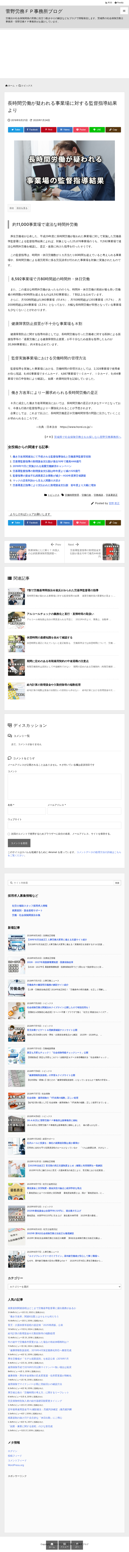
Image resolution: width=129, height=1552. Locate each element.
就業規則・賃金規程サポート (27, 910)
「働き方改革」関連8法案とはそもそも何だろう (33, 1316)
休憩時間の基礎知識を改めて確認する (50, 637)
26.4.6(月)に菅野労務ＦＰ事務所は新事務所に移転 (52, 1120)
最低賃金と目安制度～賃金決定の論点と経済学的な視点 (54, 1188)
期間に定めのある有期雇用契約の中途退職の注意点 (58, 661)
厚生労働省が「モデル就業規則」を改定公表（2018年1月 (38, 1358)
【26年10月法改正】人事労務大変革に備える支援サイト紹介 (57, 939)
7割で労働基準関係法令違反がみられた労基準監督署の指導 (62, 590)
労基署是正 (112, 494)
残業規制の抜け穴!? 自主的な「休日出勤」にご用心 (35, 1417)
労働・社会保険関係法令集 (26, 915)
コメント (12, 771)
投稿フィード (15, 1455)
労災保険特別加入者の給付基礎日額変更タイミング (35, 1400)
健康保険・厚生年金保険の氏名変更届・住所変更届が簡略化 (39, 1375)
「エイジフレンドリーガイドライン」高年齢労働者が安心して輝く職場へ (63, 1256)
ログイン (12, 1451)
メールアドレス (57, 804)
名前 (11, 804)
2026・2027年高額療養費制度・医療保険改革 (50, 962)
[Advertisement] (64, 53)
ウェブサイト (15, 819)
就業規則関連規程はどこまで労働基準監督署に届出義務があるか (42, 1308)
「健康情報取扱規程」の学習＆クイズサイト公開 (51, 1075)
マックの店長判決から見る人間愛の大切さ (37, 480)
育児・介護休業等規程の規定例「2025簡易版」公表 (35, 1325)
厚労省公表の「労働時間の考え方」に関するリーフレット (38, 1392)
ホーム (11, 85)
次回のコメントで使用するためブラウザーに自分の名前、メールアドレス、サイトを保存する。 (61, 833)
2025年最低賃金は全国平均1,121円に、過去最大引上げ (54, 1210)
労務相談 (98, 494)
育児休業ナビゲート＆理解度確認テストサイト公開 (52, 1030)
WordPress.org (16, 1465)
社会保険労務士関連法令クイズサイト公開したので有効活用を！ (58, 1007)
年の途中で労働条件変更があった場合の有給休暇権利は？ (38, 1341)
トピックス (27, 85)
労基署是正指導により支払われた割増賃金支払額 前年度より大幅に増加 (54, 485)
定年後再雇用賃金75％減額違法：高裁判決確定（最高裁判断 (40, 1409)
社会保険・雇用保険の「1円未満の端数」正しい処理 (52, 1097)
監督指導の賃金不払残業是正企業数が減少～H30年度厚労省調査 (49, 475)
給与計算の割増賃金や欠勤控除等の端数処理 (54, 684)
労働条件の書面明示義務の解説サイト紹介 (48, 984)
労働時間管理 (72, 494)
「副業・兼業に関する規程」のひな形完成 (30, 1426)
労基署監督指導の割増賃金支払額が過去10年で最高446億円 (47, 461)
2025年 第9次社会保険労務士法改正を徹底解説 (50, 1233)
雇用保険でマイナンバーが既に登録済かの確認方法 (35, 1384)
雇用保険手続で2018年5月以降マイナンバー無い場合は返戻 (39, 1367)
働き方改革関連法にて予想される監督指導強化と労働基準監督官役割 (52, 456)
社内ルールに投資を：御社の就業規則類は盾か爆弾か (53, 1143)
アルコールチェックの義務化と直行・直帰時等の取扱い (60, 613)
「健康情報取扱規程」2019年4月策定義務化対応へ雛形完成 (39, 1350)
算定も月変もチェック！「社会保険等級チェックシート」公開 (57, 1052)
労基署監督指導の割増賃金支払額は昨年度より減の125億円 (46, 471)
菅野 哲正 (114, 503)
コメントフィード (17, 1460)
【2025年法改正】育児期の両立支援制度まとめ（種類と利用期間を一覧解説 (64, 1165)
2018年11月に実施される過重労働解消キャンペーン (42, 466)
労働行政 (86, 494)
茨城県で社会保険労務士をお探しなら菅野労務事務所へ (87, 437)
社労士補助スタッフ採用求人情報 (29, 905)
